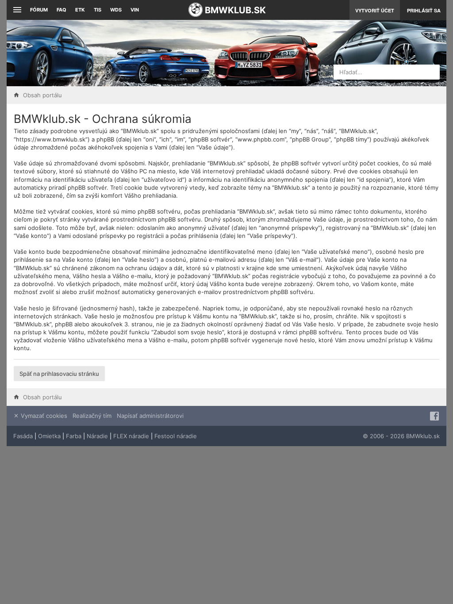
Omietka (49, 436)
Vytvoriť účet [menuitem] (374, 10)
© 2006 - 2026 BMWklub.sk (401, 436)
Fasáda (23, 436)
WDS (116, 10)
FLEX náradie (131, 436)
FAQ (61, 10)
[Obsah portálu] (158, 53)
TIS (97, 10)
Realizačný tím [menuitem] (92, 415)
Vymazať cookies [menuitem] (43, 415)
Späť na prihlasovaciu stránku (59, 373)
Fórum (39, 10)
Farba (73, 436)
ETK (80, 10)
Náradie (97, 436)
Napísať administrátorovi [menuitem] (150, 415)
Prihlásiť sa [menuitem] (424, 10)
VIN (135, 10)
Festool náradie (175, 436)
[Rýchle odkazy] (16, 10)
